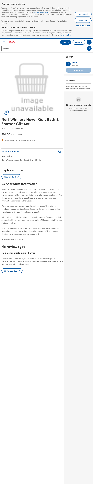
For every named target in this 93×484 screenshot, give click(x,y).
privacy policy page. (41, 12)
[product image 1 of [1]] (32, 86)
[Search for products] (89, 48)
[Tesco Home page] (11, 42)
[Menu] (3, 42)
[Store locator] (89, 42)
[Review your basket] (68, 64)
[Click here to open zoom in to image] (6, 112)
